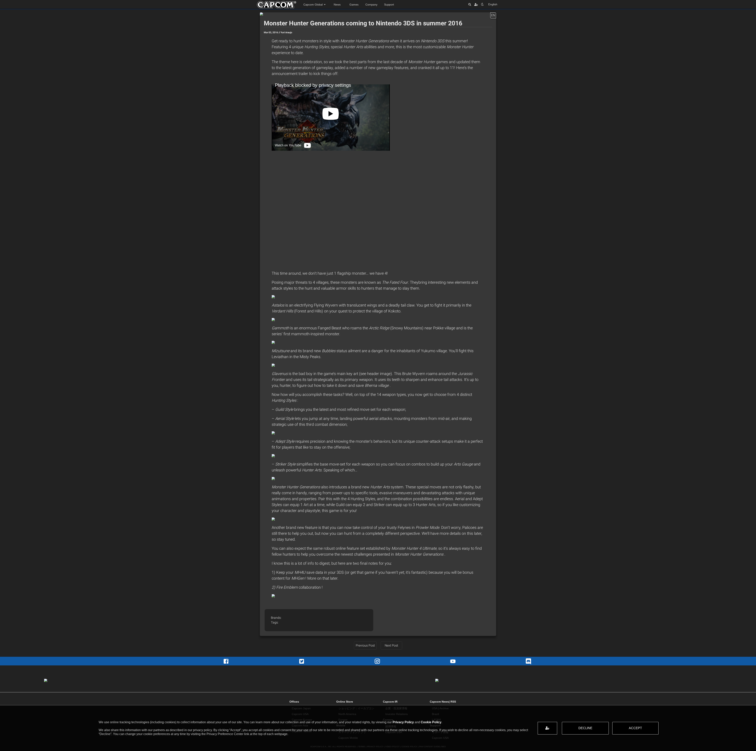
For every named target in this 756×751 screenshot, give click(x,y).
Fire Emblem (287, 587)
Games (354, 4)
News (337, 4)
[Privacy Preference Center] (547, 728)
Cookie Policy (431, 722)
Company (371, 4)
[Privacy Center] (476, 4)
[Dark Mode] (482, 4)
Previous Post (365, 645)
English (492, 4)
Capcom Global (313, 4)
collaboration (310, 587)
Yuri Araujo (286, 32)
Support (389, 4)
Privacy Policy (403, 722)
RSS (453, 701)
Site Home (276, 4)
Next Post (391, 645)
